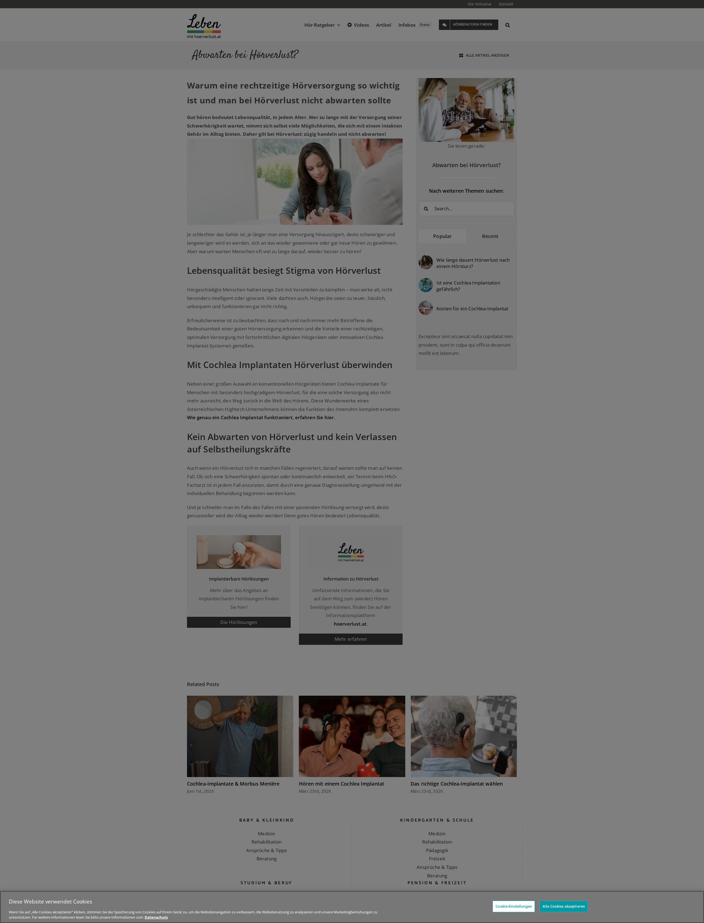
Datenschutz (156, 917)
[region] (352, 907)
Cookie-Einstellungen (514, 906)
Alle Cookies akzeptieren (564, 906)
